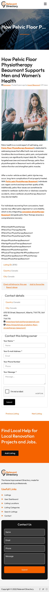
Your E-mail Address (13, 351)
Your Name (9, 341)
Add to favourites (37, 284)
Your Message (10, 372)
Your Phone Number (12, 361)
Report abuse (11, 287)
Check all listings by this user (15, 284)
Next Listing (37, 413)
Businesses (7, 85)
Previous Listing (12, 413)
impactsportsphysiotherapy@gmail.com (22, 321)
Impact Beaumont (33, 85)
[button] (45, 3)
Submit (9, 402)
